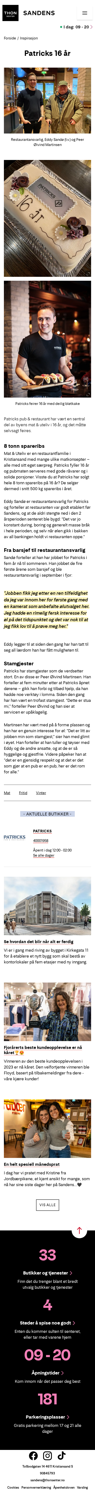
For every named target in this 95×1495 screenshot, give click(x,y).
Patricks (42, 831)
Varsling (82, 1487)
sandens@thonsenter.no (47, 1480)
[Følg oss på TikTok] (61, 1456)
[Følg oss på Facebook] (33, 1456)
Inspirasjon (29, 38)
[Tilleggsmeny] (85, 13)
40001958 (40, 841)
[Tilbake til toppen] (79, 1230)
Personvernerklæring (36, 1487)
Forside (10, 38)
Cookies (13, 1487)
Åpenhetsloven (64, 1487)
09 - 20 (76, 26)
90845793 (47, 1473)
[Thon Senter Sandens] (28, 12)
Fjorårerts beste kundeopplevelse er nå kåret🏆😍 (43, 1050)
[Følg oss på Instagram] (47, 1456)
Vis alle (49, 1205)
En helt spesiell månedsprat (32, 1164)
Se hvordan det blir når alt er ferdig (38, 941)
